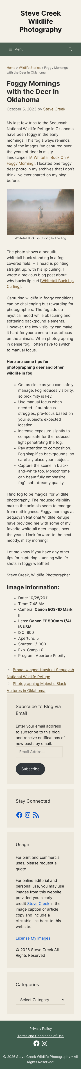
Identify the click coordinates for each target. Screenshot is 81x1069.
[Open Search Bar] (70, 49)
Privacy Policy (40, 1028)
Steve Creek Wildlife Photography (40, 21)
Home (11, 67)
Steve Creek (38, 903)
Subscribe (30, 769)
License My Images (33, 938)
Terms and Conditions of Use (40, 1036)
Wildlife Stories (29, 67)
